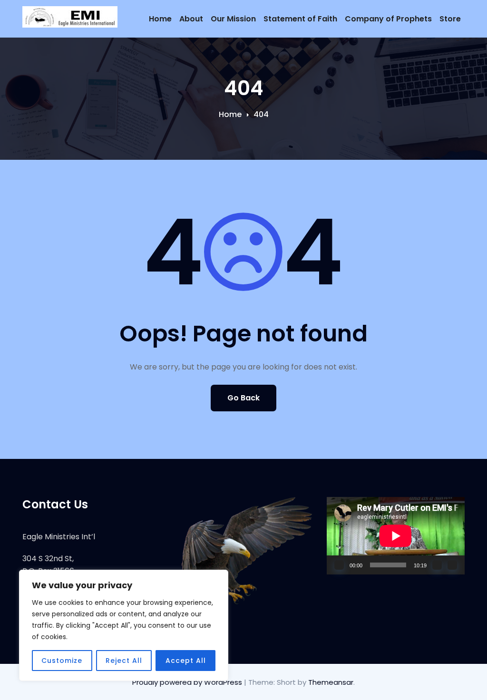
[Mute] (437, 565)
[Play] (339, 565)
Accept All (186, 660)
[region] (123, 625)
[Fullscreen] (452, 565)
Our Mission (233, 18)
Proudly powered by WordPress (188, 682)
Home (160, 18)
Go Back (243, 397)
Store (450, 18)
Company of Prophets (388, 18)
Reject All (124, 660)
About (191, 18)
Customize (61, 660)
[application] (396, 535)
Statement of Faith (300, 18)
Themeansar (330, 682)
